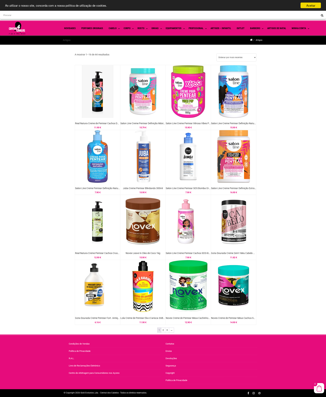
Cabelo (112, 28)
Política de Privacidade (79, 351)
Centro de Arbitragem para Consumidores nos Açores (94, 373)
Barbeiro (255, 28)
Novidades (70, 28)
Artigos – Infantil (221, 28)
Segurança (171, 365)
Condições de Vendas (79, 343)
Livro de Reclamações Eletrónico (84, 365)
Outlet (240, 28)
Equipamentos (174, 28)
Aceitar (310, 5)
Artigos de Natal (276, 28)
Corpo (127, 28)
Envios (169, 351)
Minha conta (299, 28)
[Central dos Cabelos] (27, 33)
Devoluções (171, 358)
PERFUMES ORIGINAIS (92, 28)
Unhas (155, 28)
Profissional (196, 28)
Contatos (170, 343)
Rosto (141, 28)
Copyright (170, 373)
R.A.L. (71, 358)
